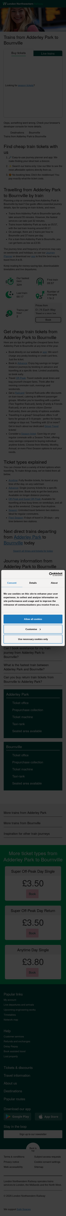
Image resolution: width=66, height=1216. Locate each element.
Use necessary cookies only (33, 639)
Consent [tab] (11, 582)
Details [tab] (33, 582)
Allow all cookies (33, 619)
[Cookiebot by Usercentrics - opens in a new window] (49, 574)
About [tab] (54, 582)
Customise (31, 629)
